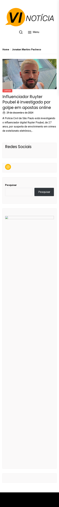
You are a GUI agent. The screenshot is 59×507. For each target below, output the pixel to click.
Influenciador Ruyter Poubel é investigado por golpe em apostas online (26, 102)
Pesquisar (11, 185)
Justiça (7, 91)
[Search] (21, 32)
